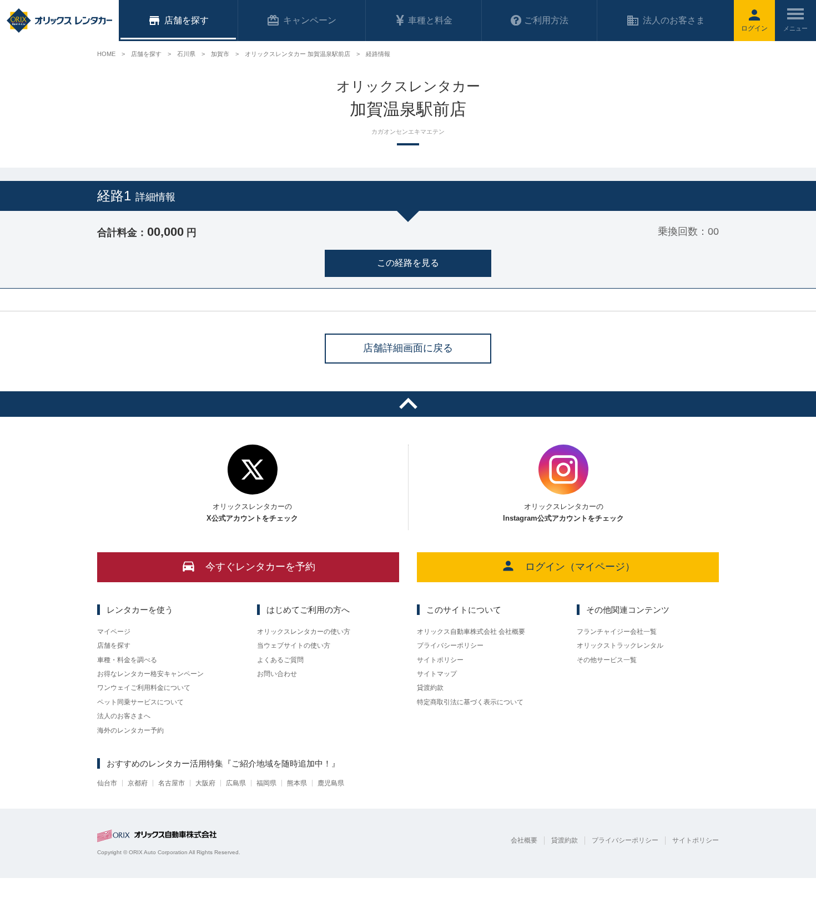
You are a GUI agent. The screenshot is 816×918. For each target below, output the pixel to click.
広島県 (236, 783)
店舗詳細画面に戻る (408, 348)
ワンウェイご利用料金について (143, 688)
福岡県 (266, 783)
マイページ (113, 631)
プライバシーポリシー (450, 645)
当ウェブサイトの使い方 (293, 645)
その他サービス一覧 (607, 660)
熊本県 (297, 783)
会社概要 (524, 840)
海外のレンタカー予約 (130, 730)
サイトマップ (437, 674)
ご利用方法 (546, 20)
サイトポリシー (440, 660)
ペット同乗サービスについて (140, 702)
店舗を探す (113, 645)
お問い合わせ (277, 674)
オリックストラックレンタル (620, 645)
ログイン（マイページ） (580, 566)
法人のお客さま (674, 20)
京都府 (138, 783)
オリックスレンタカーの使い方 (303, 631)
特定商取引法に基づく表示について (470, 702)
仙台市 (107, 783)
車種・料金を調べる (127, 660)
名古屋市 (171, 783)
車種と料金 (430, 20)
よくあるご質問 (280, 660)
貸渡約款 (430, 688)
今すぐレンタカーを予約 (260, 566)
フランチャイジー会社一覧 (617, 631)
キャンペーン (309, 20)
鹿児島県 (331, 783)
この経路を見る (408, 263)
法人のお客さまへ (123, 716)
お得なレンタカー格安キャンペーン (150, 674)
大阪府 (205, 783)
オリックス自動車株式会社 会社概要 (471, 631)
